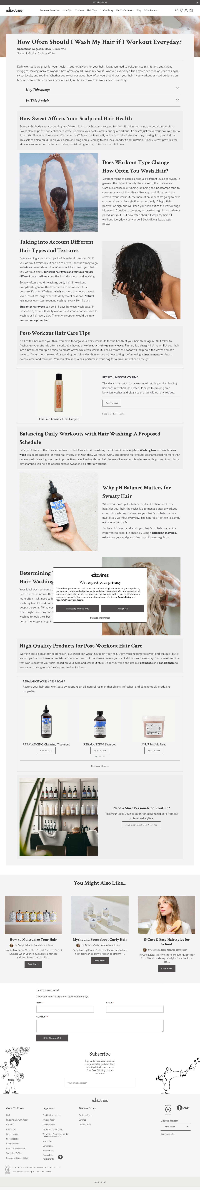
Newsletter (47, 1141)
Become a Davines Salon (17, 1158)
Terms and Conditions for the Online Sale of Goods (55, 1135)
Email (110, 1002)
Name (40, 1002)
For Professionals (124, 10)
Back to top (100, 1182)
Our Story (108, 10)
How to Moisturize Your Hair (33, 939)
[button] (96, 756)
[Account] (186, 10)
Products (79, 10)
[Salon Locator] (181, 10)
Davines (82, 1120)
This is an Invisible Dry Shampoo (58, 419)
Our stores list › (167, 1134)
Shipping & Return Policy (17, 1120)
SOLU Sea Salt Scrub (153, 744)
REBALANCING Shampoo (99, 744)
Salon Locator (151, 10)
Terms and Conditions (52, 1129)
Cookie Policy (124, 597)
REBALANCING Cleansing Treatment (46, 744)
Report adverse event (15, 1148)
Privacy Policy (49, 1120)
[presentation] (185, 729)
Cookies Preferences (52, 1115)
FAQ (8, 1115)
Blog (139, 10)
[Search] (176, 10)
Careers (9, 1124)
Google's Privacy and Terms (69, 600)
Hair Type (92, 10)
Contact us (11, 1129)
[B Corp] (168, 1110)
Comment (42, 1017)
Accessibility (48, 1150)
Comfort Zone (85, 1124)
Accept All (122, 608)
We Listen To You (14, 1153)
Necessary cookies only (77, 608)
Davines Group (85, 1115)
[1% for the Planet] (183, 1110)
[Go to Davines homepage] (14, 10)
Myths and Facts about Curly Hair (100, 939)
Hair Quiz (67, 10)
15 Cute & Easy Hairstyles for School (167, 941)
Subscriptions (12, 1139)
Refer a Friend (12, 1144)
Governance (48, 1146)
